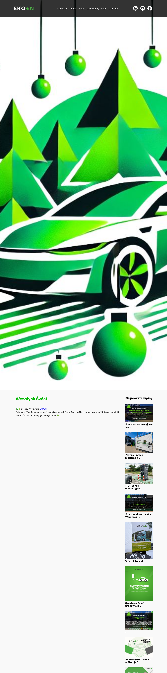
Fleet (81, 8)
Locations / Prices (96, 8)
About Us (62, 8)
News (73, 8)
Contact (113, 8)
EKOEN (43, 409)
